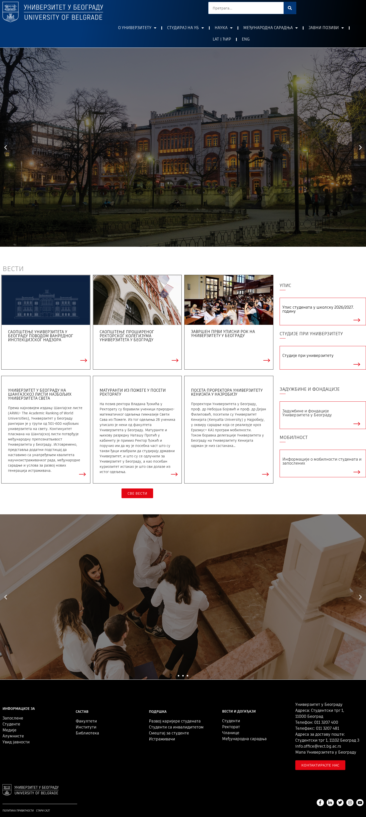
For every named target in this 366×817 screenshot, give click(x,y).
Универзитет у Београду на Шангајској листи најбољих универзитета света (39, 394)
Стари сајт (43, 811)
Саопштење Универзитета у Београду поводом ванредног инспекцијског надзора (40, 336)
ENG (246, 39)
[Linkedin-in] (330, 802)
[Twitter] (340, 802)
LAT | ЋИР (222, 39)
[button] (181, 243)
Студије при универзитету (308, 355)
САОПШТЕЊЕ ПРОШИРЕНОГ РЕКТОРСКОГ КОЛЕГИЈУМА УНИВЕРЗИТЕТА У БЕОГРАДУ (127, 336)
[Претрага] (290, 8)
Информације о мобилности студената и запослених (322, 461)
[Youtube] (360, 802)
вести (13, 269)
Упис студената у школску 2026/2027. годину (318, 309)
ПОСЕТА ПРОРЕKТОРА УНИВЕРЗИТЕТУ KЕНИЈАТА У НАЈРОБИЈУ (227, 392)
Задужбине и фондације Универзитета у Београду (307, 413)
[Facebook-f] (320, 802)
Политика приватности (18, 811)
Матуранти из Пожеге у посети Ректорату (133, 392)
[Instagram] (350, 802)
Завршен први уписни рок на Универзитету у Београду (223, 333)
